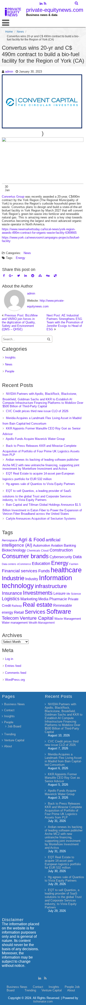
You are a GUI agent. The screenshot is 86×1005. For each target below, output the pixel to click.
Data (77, 557)
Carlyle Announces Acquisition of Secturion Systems (41, 518)
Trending (10, 734)
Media (43, 599)
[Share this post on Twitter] (18, 275)
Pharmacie (58, 599)
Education (41, 563)
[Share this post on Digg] (48, 275)
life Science (74, 593)
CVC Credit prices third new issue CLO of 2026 (37, 411)
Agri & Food (31, 539)
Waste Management (67, 618)
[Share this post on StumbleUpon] (40, 275)
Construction (61, 550)
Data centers (9, 564)
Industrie (13, 578)
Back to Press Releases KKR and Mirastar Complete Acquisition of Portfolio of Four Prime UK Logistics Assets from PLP (41, 450)
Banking (70, 545)
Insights (10, 357)
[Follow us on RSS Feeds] (45, 4)
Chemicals (33, 550)
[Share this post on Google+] (11, 275)
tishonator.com (43, 1001)
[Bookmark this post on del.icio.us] (55, 275)
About (8, 746)
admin (9, 71)
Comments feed (15, 672)
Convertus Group (13, 196)
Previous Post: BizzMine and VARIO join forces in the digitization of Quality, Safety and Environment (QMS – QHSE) (20, 322)
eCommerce (24, 564)
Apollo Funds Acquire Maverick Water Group (35, 439)
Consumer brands (25, 556)
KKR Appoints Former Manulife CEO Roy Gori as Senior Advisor (62, 777)
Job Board (14, 726)
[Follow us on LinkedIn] (41, 4)
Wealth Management (42, 622)
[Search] (77, 3)
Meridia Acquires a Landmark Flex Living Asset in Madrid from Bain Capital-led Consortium (63, 759)
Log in (9, 659)
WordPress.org (15, 679)
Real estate (37, 604)
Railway (17, 605)
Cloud (45, 550)
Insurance (12, 593)
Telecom (10, 618)
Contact (9, 710)
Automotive (41, 545)
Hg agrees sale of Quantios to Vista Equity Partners (40, 484)
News (20, 31)
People (9, 371)
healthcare (66, 570)
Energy (20, 258)
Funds (44, 571)
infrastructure (51, 586)
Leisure (59, 593)
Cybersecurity (61, 557)
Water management (15, 622)
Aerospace (9, 540)
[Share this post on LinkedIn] (25, 275)
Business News (14, 704)
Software (58, 611)
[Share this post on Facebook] (4, 275)
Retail (19, 612)
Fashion (73, 564)
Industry (31, 579)
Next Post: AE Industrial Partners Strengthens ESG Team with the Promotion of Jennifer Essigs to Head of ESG (65, 322)
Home (9, 31)
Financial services (19, 570)
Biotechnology (14, 550)
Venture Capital (36, 618)
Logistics (10, 598)
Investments (38, 593)
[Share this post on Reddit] (32, 275)
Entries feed (13, 666)
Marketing (28, 599)
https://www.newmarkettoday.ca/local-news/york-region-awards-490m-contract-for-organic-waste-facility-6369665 (39, 230)
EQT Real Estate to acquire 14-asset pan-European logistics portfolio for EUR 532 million (63, 862)
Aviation (57, 545)
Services (35, 612)
